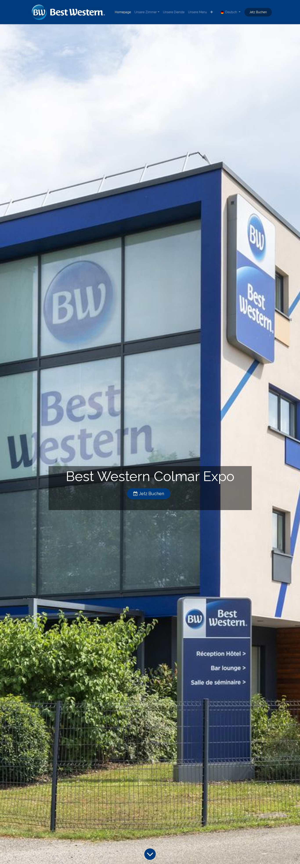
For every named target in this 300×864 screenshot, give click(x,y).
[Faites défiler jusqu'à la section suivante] (150, 854)
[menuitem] (123, 12)
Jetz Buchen (258, 12)
